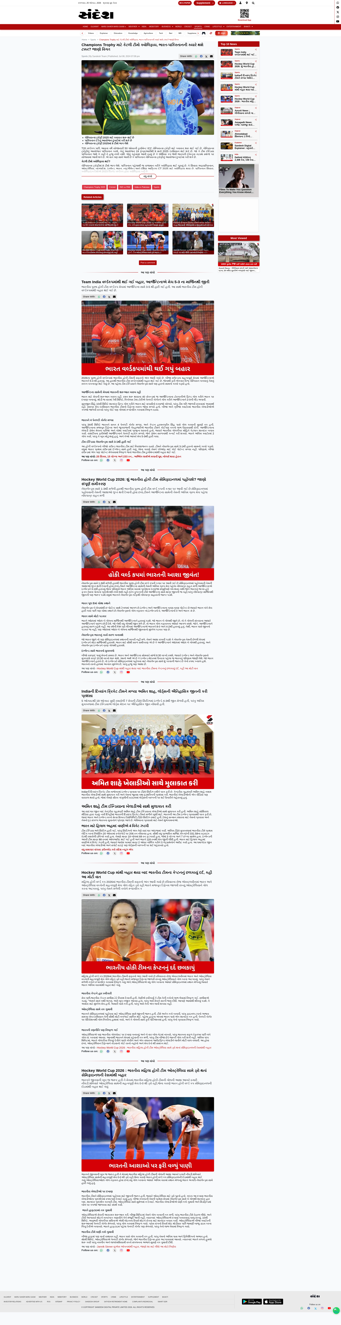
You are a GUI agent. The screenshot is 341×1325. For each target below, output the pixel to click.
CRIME (207, 27)
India (144, 27)
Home (85, 27)
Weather (133, 27)
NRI (179, 33)
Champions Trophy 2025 (94, 187)
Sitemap (58, 1302)
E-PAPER (186, 3)
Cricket (188, 27)
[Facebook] (337, 7)
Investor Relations (12, 1302)
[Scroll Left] (82, 33)
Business (166, 27)
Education (118, 33)
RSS (48, 1302)
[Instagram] (337, 16)
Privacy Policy (73, 1302)
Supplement (203, 3)
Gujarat (95, 27)
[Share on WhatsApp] (336, 1310)
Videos (91, 33)
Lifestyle (217, 27)
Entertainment (234, 27)
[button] (133, 26)
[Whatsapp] (337, 2)
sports (93, 39)
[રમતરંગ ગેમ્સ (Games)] (203, 33)
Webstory (154, 27)
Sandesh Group (92, 1302)
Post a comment (148, 262)
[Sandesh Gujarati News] (99, 14)
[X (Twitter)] (206, 56)
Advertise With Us (34, 1302)
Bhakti (247, 27)
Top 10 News (229, 44)
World (178, 27)
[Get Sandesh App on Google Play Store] (252, 1301)
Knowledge (133, 33)
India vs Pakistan (142, 187)
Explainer (104, 33)
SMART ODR (162, 1302)
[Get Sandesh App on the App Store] (273, 1301)
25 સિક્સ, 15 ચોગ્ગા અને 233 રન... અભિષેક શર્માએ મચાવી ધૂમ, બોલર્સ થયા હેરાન (138, 456)
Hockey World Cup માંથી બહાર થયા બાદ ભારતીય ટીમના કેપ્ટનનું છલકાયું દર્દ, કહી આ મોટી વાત (147, 668)
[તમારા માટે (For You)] (211, 33)
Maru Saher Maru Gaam (112, 27)
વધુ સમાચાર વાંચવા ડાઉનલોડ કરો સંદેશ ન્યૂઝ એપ (107, 849)
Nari (170, 33)
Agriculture (148, 33)
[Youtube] (337, 21)
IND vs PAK (125, 187)
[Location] (247, 3)
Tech (161, 33)
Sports (198, 27)
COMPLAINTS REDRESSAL (142, 1302)
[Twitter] (337, 12)
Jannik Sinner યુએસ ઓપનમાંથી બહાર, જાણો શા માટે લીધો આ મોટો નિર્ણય (136, 1246)
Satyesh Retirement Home (115, 1302)
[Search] (253, 3)
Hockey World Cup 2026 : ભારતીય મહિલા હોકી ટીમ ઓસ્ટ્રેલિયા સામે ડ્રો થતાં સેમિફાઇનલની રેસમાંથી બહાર (154, 1047)
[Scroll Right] (198, 33)
